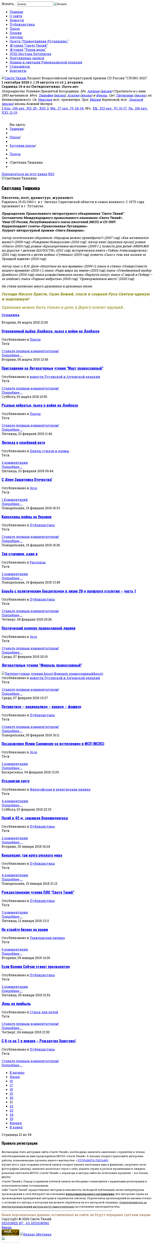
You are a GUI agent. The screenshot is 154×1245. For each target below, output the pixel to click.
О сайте (16, 16)
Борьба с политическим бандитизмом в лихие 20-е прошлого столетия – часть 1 (69, 591)
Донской (136, 99)
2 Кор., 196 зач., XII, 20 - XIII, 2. (26, 108)
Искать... (9, 4)
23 (11, 1110)
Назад (15, 1077)
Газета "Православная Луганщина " (39, 41)
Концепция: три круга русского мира (32, 855)
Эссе (33, 488)
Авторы (16, 37)
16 (11, 1081)
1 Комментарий (15, 499)
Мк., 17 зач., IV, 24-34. (67, 108)
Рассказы (38, 562)
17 (11, 1085)
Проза (15, 28)
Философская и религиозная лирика (60, 789)
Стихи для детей (44, 1012)
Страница (10, 315)
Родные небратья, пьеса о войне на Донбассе (40, 405)
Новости (17, 20)
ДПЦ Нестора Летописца (30, 54)
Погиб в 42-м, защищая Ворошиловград (35, 817)
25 (11, 1119)
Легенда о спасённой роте (23, 442)
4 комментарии (15, 801)
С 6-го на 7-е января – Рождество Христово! (39, 1040)
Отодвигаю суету (15, 780)
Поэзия (16, 33)
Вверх (7, 1227)
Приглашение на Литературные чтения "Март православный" (52, 368)
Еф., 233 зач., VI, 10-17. (110, 108)
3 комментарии (15, 912)
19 (11, 1093)
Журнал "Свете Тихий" (29, 45)
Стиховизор (20, 66)
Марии (95, 99)
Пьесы (15, 154)
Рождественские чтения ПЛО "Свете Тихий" (38, 892)
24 (11, 1114)
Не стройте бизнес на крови (25, 929)
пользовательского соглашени (89, 1194)
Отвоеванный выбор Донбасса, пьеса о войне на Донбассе (50, 331)
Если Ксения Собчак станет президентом (36, 966)
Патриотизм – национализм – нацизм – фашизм (41, 706)
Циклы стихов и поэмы (49, 451)
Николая (45, 99)
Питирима (124, 95)
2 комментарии (15, 462)
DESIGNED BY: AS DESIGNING (25, 1223)
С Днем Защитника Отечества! (27, 479)
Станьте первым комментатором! (30, 351)
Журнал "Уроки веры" (28, 49)
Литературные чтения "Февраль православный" (42, 665)
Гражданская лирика (47, 938)
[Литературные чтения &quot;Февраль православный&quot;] (52, 673)
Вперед (16, 1123)
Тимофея (45, 95)
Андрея (93, 91)
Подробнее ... (12, 355)
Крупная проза (22, 145)
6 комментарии (15, 949)
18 (11, 1089)
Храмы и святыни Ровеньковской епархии (46, 62)
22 (11, 1106)
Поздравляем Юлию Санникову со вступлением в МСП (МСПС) (53, 743)
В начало (17, 1072)
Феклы (101, 95)
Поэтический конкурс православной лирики (38, 628)
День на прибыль (16, 1003)
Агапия (73, 95)
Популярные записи (27, 58)
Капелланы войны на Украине (27, 516)
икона (106, 91)
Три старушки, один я (19, 553)
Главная (16, 12)
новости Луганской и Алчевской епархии (65, 376)
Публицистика (22, 24)
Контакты (18, 70)
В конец (16, 1127)
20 (11, 1098)
